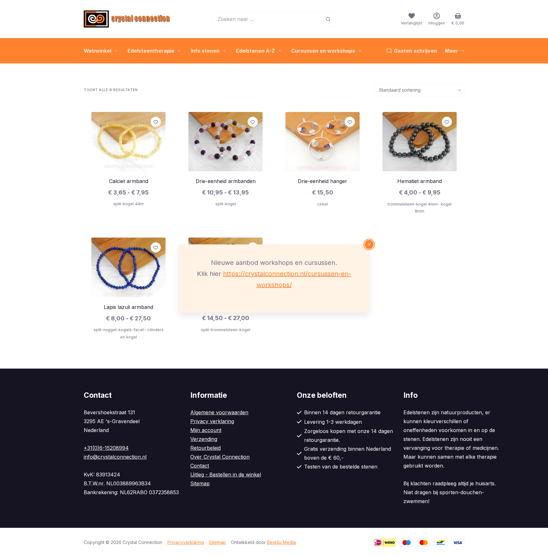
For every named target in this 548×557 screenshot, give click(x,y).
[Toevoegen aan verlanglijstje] (156, 122)
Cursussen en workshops (323, 51)
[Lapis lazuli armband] (128, 267)
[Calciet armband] (128, 141)
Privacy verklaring (212, 421)
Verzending (203, 439)
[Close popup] (369, 244)
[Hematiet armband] (419, 141)
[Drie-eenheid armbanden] (225, 141)
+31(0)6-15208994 (106, 448)
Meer (451, 51)
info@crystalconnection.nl (115, 457)
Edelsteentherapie (150, 51)
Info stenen (205, 51)
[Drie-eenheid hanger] (322, 141)
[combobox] (267, 19)
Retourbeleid (205, 448)
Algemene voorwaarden (219, 412)
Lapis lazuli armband (128, 307)
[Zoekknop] (328, 19)
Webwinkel (97, 51)
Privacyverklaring (185, 542)
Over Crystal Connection (220, 457)
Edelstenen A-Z (255, 51)
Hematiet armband (419, 181)
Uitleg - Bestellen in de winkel (225, 474)
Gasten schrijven (415, 51)
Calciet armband (128, 181)
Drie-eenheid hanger (322, 181)
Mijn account (205, 430)
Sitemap (200, 483)
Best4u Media (281, 542)
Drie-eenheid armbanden (226, 181)
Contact (199, 465)
